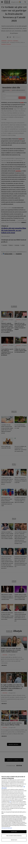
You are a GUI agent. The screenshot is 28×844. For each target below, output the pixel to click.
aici (10, 801)
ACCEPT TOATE (14, 831)
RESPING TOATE (14, 839)
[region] (14, 808)
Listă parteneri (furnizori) (6, 828)
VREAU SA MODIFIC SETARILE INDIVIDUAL (14, 835)
